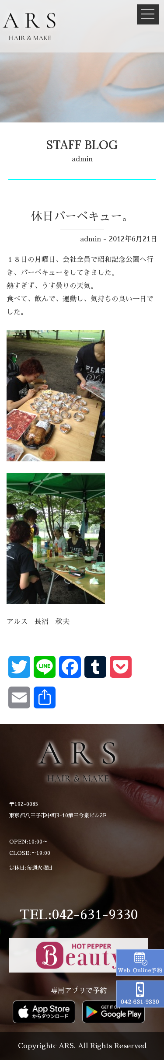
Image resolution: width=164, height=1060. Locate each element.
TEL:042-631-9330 (79, 914)
